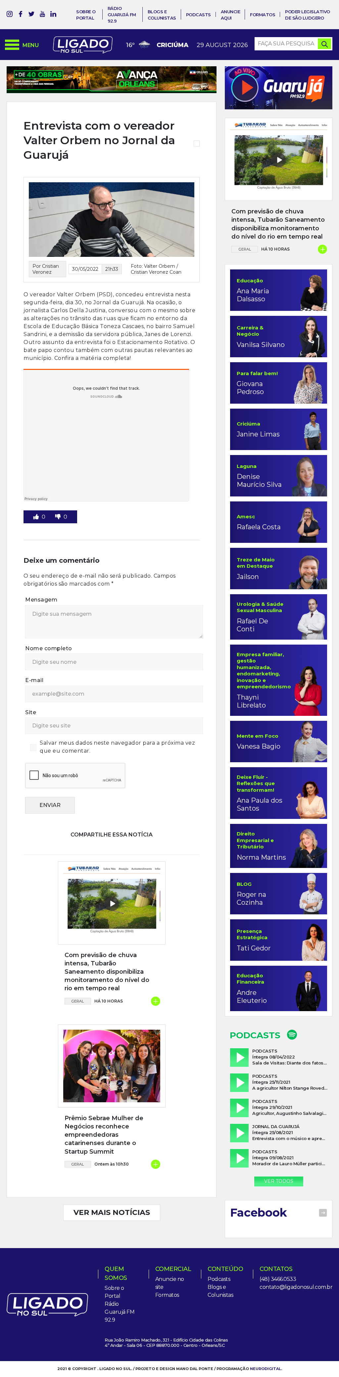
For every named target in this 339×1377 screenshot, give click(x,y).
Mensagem (41, 600)
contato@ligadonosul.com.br (296, 1287)
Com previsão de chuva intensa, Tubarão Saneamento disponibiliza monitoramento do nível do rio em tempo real (107, 971)
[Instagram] (10, 15)
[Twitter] (31, 15)
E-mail (34, 680)
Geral (78, 1001)
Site (30, 712)
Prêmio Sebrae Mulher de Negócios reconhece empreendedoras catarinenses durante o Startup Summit (104, 1135)
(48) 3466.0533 (278, 1279)
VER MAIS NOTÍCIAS (111, 1212)
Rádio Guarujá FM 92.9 (122, 15)
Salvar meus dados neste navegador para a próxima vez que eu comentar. (117, 747)
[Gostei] (36, 517)
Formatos (262, 14)
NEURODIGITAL (265, 1368)
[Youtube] (42, 15)
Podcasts (198, 14)
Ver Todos (278, 1181)
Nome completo (48, 648)
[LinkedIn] (53, 15)
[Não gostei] (58, 517)
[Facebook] (21, 15)
